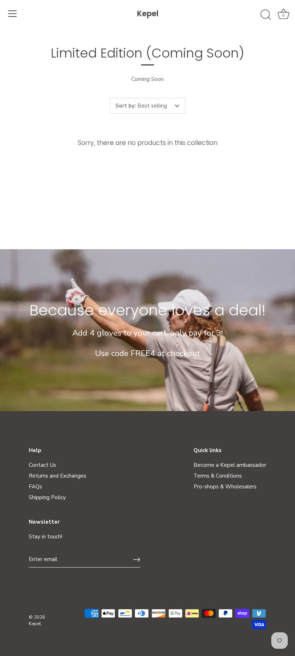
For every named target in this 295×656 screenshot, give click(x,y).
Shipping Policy (47, 497)
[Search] (265, 15)
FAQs (35, 486)
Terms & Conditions (218, 475)
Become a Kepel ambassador (230, 465)
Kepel (147, 13)
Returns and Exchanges (57, 475)
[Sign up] (136, 559)
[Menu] (13, 14)
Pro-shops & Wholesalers (225, 486)
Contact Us (42, 465)
